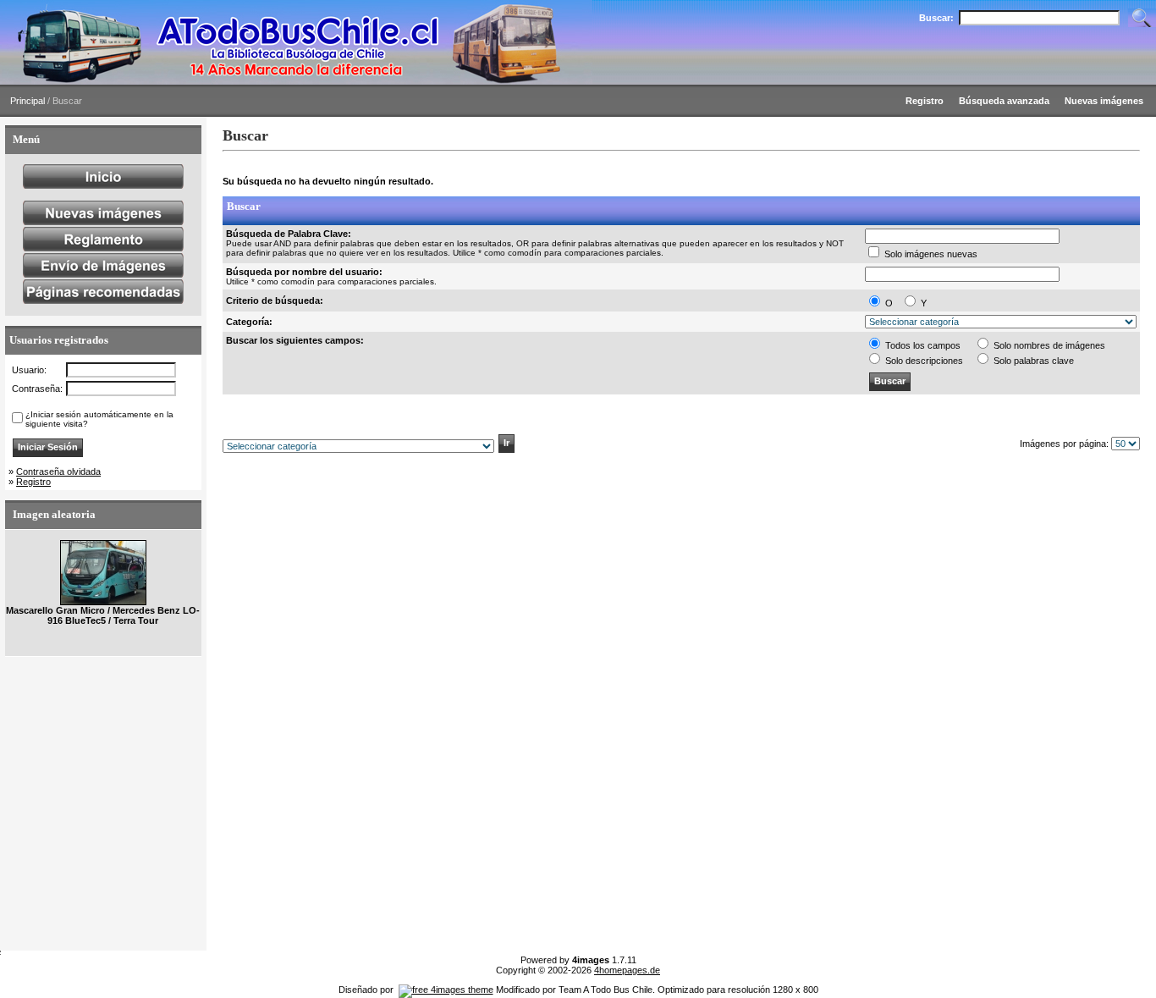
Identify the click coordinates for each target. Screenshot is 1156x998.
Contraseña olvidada (58, 471)
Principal (27, 101)
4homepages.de (627, 970)
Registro (33, 482)
